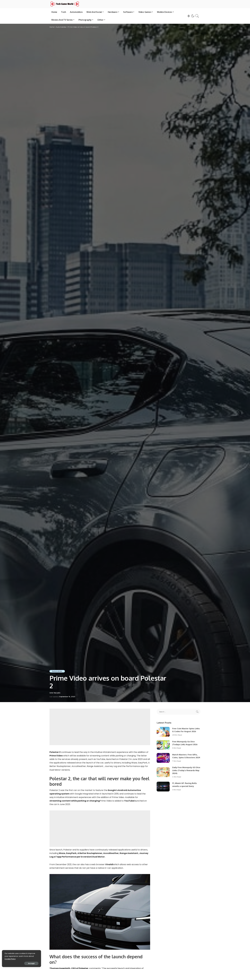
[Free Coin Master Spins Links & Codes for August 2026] (163, 732)
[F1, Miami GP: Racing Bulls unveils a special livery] (163, 786)
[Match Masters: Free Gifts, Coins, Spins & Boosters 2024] (163, 758)
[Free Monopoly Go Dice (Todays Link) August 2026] (163, 745)
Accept (31, 963)
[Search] (197, 16)
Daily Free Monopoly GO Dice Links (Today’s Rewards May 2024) (186, 770)
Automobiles (57, 671)
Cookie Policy (10, 959)
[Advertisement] (99, 727)
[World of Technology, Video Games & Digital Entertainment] (64, 4)
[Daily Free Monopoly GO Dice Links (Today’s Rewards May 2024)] (163, 772)
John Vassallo (54, 693)
